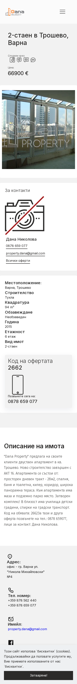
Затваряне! (38, 675)
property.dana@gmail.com (25, 253)
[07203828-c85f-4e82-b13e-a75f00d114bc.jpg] (38, 168)
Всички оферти (18, 261)
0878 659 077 (16, 246)
